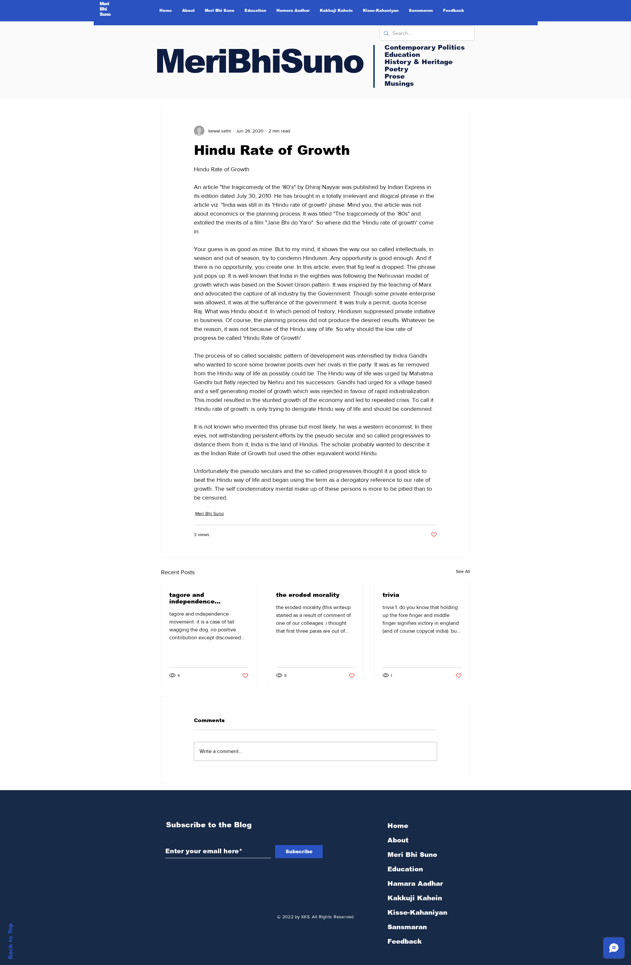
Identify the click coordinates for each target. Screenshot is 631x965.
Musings (399, 83)
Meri (104, 3)
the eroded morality (307, 595)
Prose (395, 76)
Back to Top (11, 941)
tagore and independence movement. (192, 598)
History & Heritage (419, 61)
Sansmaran (407, 926)
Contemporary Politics (425, 47)
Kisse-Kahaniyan (417, 912)
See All (463, 571)
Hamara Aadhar (415, 883)
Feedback (404, 941)
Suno (105, 14)
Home (397, 825)
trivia (391, 595)
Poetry (396, 69)
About (398, 840)
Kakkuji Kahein (414, 898)
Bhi (103, 9)
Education (405, 869)
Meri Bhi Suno (209, 513)
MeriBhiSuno (259, 61)
